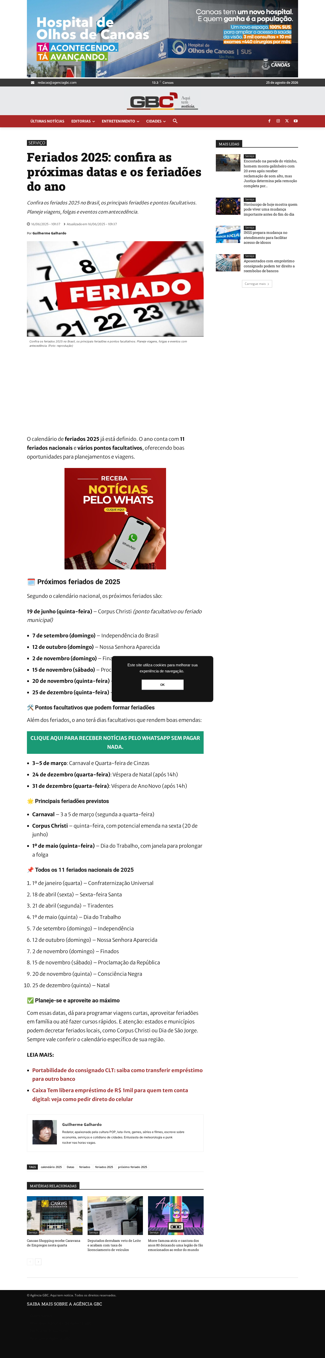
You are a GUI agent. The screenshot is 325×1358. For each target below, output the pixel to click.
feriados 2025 (104, 1167)
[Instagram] (278, 121)
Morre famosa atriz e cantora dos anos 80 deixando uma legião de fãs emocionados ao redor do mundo (175, 1245)
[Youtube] (295, 121)
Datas (70, 1167)
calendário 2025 (51, 1167)
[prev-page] (30, 1262)
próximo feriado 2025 (132, 1167)
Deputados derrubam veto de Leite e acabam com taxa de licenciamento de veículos (114, 1245)
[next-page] (38, 1262)
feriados (84, 1167)
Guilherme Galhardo (49, 233)
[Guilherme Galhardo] (44, 1133)
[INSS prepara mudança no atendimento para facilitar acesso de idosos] (228, 234)
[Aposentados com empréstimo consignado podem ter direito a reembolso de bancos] (228, 262)
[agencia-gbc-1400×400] (162, 76)
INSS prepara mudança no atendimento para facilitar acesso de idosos (265, 237)
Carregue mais (255, 284)
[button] (175, 121)
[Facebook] (269, 121)
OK (162, 685)
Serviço (36, 142)
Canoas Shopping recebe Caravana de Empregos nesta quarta (53, 1242)
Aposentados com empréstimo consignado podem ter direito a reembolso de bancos (269, 265)
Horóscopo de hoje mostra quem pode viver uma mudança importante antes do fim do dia (271, 209)
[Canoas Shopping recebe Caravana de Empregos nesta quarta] (55, 1215)
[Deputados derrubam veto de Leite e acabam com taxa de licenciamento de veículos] (115, 1215)
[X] (286, 121)
